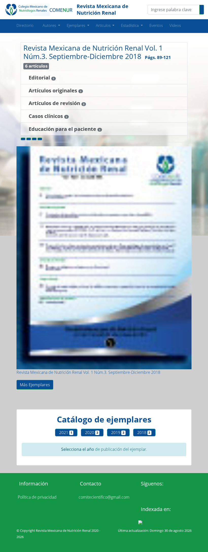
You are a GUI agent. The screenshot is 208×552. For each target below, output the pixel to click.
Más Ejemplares (35, 384)
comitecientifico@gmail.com (104, 497)
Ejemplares (76, 25)
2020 (91, 432)
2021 (65, 432)
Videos (175, 25)
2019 (117, 432)
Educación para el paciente (63, 129)
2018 (143, 432)
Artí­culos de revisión (55, 103)
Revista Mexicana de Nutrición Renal (102, 9)
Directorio (24, 25)
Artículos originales (53, 90)
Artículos (104, 25)
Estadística (130, 25)
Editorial (40, 77)
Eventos (156, 25)
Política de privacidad (37, 497)
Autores (50, 25)
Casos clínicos (46, 116)
